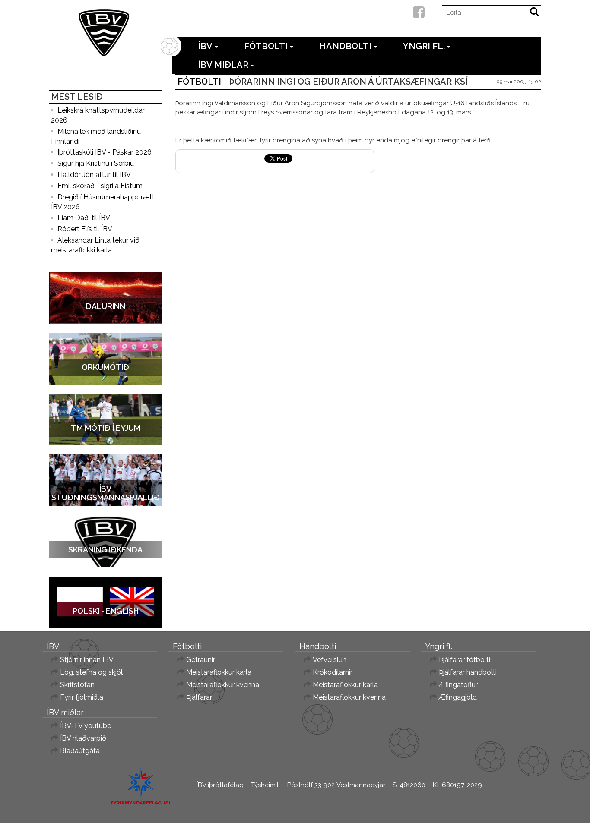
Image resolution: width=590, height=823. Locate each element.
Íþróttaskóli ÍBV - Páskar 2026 (104, 152)
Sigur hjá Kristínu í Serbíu (95, 163)
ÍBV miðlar (223, 65)
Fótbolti (266, 46)
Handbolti (345, 46)
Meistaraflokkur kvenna (222, 685)
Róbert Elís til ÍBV (84, 229)
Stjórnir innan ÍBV (87, 660)
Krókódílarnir (332, 672)
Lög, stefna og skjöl (91, 672)
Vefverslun (329, 660)
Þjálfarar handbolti (468, 672)
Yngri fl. (424, 46)
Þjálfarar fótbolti (464, 660)
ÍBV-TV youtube (85, 726)
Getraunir (200, 660)
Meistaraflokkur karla (218, 672)
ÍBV (205, 46)
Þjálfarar (199, 697)
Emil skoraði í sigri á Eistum (100, 186)
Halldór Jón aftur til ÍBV (94, 174)
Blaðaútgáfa (80, 751)
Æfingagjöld (458, 697)
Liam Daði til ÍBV (83, 218)
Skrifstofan (77, 685)
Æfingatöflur (458, 685)
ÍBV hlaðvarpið (83, 738)
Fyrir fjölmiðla (81, 697)
